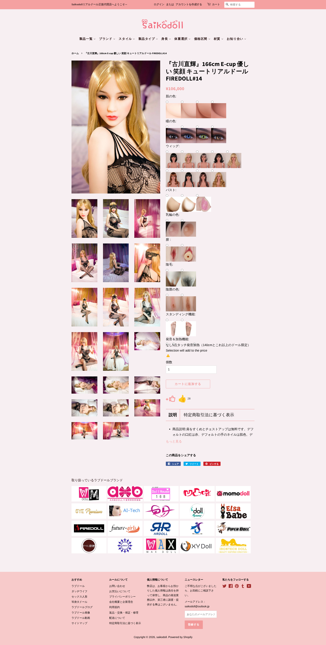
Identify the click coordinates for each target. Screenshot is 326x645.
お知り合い (235, 39)
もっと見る (174, 441)
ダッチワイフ (79, 591)
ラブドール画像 (81, 612)
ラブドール (78, 585)
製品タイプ (147, 39)
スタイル (126, 39)
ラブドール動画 (81, 617)
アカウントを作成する (189, 4)
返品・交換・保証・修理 (123, 612)
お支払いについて (119, 591)
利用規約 (114, 607)
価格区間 (201, 39)
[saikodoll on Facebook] (230, 586)
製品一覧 (86, 39)
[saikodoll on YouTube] (249, 586)
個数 (169, 362)
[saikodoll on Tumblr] (243, 586)
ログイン (159, 4)
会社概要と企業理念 (121, 601)
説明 (173, 415)
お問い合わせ (117, 585)
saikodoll (161, 637)
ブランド (106, 39)
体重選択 (181, 39)
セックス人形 (79, 596)
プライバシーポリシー (122, 596)
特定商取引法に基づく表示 (209, 415)
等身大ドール (79, 601)
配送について (117, 617)
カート (216, 4)
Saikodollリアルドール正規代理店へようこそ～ (100, 4)
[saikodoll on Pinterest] (237, 586)
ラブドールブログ (82, 607)
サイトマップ (79, 623)
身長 (165, 39)
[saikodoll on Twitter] (224, 586)
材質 (217, 39)
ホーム (75, 53)
